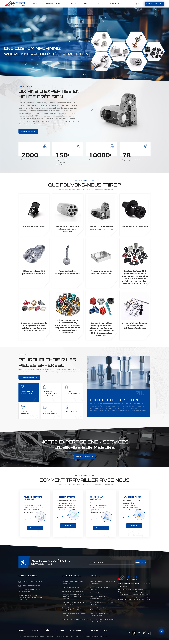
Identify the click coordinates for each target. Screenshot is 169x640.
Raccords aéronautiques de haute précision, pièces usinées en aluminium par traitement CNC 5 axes (34, 327)
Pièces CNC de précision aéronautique (98, 597)
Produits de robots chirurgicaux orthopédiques (68, 272)
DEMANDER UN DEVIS (83, 456)
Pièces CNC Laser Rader (34, 226)
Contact (94, 630)
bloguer (21, 633)
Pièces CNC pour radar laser (99, 593)
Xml (72, 636)
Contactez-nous (115, 4)
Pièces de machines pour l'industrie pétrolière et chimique (67, 228)
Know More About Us (28, 377)
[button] (83, 74)
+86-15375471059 (36, 582)
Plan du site (65, 636)
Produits (72, 4)
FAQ (98, 4)
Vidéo (86, 4)
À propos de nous (53, 4)
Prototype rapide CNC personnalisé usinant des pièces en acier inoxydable (74, 596)
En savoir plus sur (27, 131)
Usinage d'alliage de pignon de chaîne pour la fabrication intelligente (135, 325)
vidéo (47, 630)
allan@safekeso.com (33, 585)
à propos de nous (77, 630)
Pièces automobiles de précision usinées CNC (101, 272)
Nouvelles (59, 630)
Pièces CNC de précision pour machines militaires (101, 227)
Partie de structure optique (135, 226)
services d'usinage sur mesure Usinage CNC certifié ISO (72, 609)
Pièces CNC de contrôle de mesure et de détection (102, 620)
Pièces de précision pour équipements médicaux (98, 609)
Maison (35, 4)
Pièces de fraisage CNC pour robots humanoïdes (34, 272)
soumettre (139, 562)
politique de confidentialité (83, 636)
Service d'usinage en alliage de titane (75, 619)
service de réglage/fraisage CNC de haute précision (74, 603)
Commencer (34, 528)
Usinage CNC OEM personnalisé (73, 591)
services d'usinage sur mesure (72, 587)
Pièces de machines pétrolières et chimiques (101, 603)
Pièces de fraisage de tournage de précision (74, 614)
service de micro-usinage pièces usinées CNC (73, 582)
